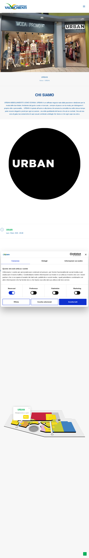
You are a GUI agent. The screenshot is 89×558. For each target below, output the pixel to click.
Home (41, 80)
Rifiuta (16, 302)
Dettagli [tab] (45, 261)
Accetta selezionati (44, 302)
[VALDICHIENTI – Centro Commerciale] (16, 6)
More (26, 417)
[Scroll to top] (85, 554)
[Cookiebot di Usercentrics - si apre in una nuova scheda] (71, 254)
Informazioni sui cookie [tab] (73, 261)
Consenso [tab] (15, 261)
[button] (84, 6)
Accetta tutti (72, 302)
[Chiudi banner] (86, 254)
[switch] (33, 293)
